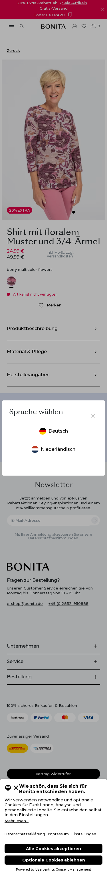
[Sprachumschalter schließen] (93, 415)
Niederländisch (58, 449)
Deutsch (58, 431)
